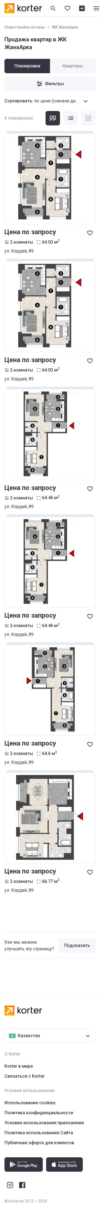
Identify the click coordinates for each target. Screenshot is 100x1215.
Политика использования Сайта (38, 1132)
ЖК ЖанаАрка (65, 27)
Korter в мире (18, 1066)
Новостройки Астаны (24, 27)
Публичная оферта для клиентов (39, 1142)
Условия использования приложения (44, 1122)
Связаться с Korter (24, 1076)
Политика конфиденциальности (38, 1112)
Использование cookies (30, 1102)
